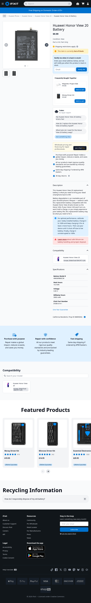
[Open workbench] (77, 4)
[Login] (88, 4)
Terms (5, 554)
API (4, 534)
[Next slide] (48, 471)
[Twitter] (60, 569)
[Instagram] (65, 569)
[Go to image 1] (25, 66)
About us (6, 520)
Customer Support (9, 524)
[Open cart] (83, 4)
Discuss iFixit (7, 527)
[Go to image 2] (27, 66)
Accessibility (7, 547)
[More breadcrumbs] (4, 16)
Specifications (58, 269)
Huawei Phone (14, 16)
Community (31, 520)
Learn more (62, 239)
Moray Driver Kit (68, 95)
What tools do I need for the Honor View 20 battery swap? (69, 131)
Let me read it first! (69, 534)
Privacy (5, 551)
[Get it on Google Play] (36, 555)
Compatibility (58, 250)
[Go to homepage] (12, 4)
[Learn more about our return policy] (69, 176)
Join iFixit (80, 148)
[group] (6, 45)
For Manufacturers (34, 531)
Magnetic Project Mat (70, 84)
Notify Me (81, 69)
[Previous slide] (43, 471)
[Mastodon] (74, 569)
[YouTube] (69, 569)
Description (58, 185)
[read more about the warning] (85, 317)
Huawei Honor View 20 (43, 16)
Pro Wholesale (32, 524)
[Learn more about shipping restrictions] (77, 46)
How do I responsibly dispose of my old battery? (25, 499)
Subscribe (74, 529)
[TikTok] (51, 569)
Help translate (8, 570)
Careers (5, 531)
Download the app (35, 543)
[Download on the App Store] (36, 548)
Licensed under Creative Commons (51, 596)
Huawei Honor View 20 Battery (65, 16)
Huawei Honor (27, 16)
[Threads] (82, 569)
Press (29, 534)
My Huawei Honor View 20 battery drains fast (68, 118)
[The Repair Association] (87, 569)
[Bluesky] (78, 570)
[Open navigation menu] (2, 4)
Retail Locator (32, 527)
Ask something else (63, 137)
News (29, 538)
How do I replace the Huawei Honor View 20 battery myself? (69, 124)
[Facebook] (56, 569)
